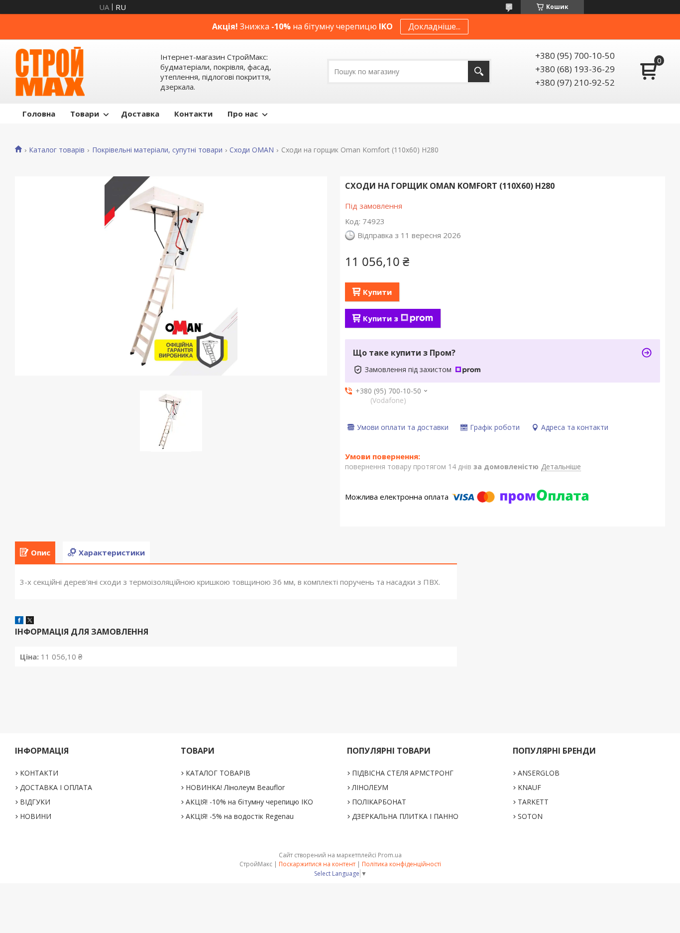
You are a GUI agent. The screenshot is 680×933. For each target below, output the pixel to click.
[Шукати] (478, 71)
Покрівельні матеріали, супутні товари (157, 149)
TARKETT (533, 801)
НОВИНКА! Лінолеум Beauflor (235, 787)
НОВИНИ (35, 816)
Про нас (242, 114)
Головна (38, 114)
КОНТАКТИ (39, 773)
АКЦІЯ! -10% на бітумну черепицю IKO (249, 801)
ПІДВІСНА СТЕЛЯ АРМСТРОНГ (402, 773)
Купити (377, 292)
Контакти (193, 114)
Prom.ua (390, 855)
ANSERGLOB (539, 773)
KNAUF (529, 787)
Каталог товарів (57, 149)
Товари (84, 114)
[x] (30, 621)
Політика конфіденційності (401, 864)
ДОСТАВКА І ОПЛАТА (56, 787)
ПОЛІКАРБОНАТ (379, 801)
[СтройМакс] (50, 71)
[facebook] (19, 621)
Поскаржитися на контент (317, 864)
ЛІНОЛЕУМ (370, 787)
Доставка (140, 114)
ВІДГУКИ (35, 801)
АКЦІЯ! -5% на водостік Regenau (240, 816)
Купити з (380, 318)
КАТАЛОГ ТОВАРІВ (218, 773)
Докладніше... (434, 26)
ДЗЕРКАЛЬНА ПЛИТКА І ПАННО (405, 816)
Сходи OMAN (251, 149)
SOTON (530, 816)
